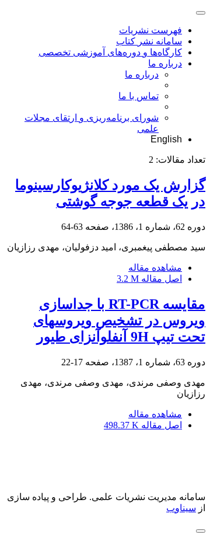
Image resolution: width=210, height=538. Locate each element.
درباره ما (165, 63)
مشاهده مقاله (155, 268)
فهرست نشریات (150, 30)
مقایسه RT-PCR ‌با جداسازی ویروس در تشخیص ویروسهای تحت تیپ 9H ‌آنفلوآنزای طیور (119, 320)
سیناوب (181, 508)
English (166, 139)
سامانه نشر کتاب (149, 41)
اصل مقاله (149, 279)
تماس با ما (138, 96)
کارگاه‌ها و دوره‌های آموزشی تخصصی (110, 52)
